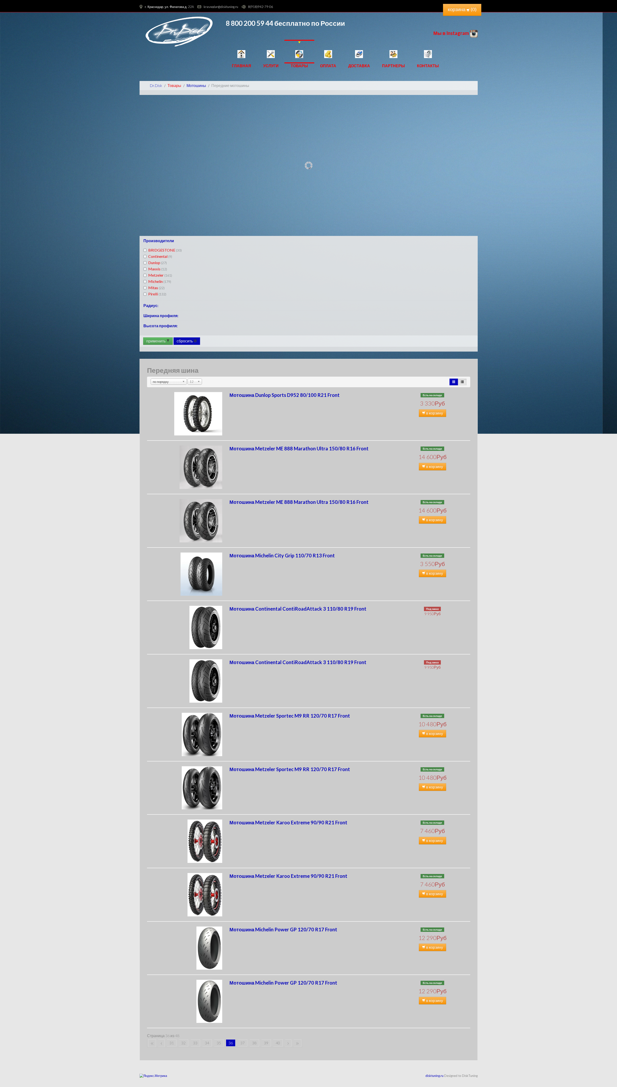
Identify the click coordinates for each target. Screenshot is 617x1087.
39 (266, 1042)
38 (254, 1042)
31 (171, 1042)
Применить (156, 341)
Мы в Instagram (451, 33)
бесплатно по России (309, 23)
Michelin (159, 281)
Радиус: (150, 305)
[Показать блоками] (453, 382)
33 (195, 1042)
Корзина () (462, 9)
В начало (152, 1043)
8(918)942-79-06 (260, 7)
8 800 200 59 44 (249, 23)
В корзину (434, 413)
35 (219, 1042)
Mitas (156, 287)
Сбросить (185, 341)
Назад (161, 1043)
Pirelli (157, 294)
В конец (297, 1043)
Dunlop (157, 262)
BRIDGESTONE (165, 250)
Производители (158, 240)
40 (278, 1042)
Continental (160, 256)
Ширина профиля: (160, 315)
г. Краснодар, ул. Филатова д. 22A (169, 7)
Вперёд (288, 1043)
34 (207, 1042)
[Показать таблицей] (462, 382)
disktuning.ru (434, 1076)
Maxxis (157, 269)
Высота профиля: (160, 325)
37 (242, 1042)
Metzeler (160, 275)
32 (183, 1042)
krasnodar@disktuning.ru (221, 7)
